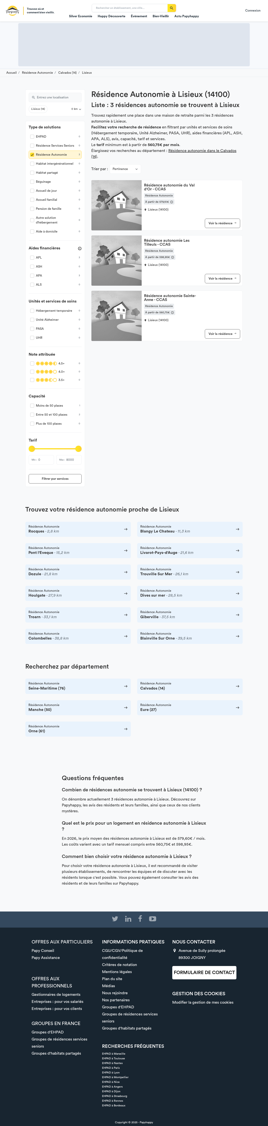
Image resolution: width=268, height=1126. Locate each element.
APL (39, 257)
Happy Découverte (111, 16)
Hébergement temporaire (54, 310)
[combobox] (59, 97)
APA (39, 275)
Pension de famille (48, 208)
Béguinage (43, 181)
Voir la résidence (221, 223)
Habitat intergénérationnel (54, 163)
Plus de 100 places (49, 423)
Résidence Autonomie (51, 154)
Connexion (253, 10)
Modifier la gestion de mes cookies (202, 1002)
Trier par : (99, 169)
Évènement (139, 16)
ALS (39, 284)
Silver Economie (80, 16)
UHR (39, 337)
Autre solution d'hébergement (46, 220)
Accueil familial (46, 199)
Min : (34, 460)
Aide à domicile (46, 231)
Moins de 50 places (49, 405)
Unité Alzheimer (47, 319)
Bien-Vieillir (161, 16)
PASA (40, 328)
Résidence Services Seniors (55, 145)
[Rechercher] (172, 8)
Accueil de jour (46, 190)
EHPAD (41, 136)
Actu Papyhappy (186, 16)
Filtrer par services (55, 478)
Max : (62, 460)
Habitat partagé (47, 172)
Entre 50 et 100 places (51, 414)
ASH (39, 266)
